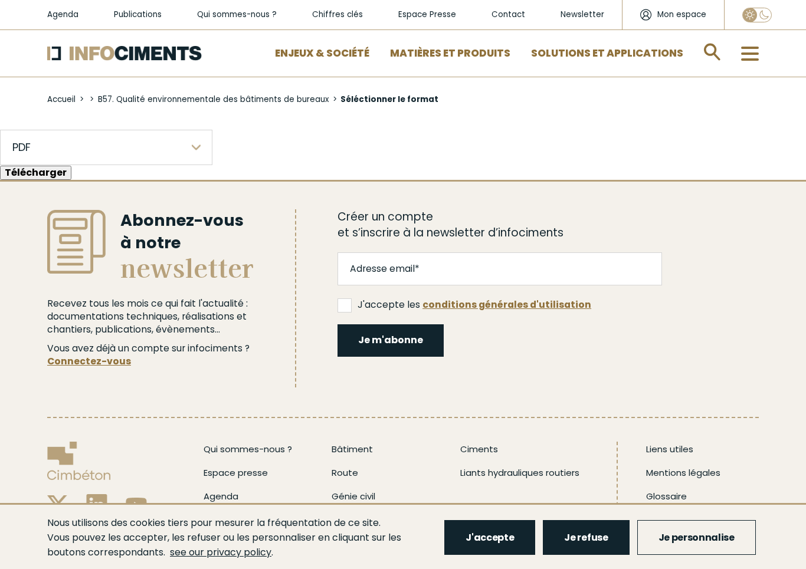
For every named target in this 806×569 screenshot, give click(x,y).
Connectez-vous (89, 361)
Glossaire (666, 496)
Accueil (61, 99)
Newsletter (582, 14)
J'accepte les (474, 304)
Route (345, 472)
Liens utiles (669, 449)
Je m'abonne (390, 340)
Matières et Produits (450, 53)
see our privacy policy (220, 552)
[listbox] (106, 147)
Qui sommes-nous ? (237, 14)
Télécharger (36, 172)
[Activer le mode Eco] (757, 15)
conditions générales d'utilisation (506, 304)
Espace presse (236, 472)
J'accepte (490, 537)
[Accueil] (124, 53)
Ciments (479, 449)
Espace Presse (427, 14)
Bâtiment (352, 449)
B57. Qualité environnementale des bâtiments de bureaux (213, 99)
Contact (508, 14)
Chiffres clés (337, 14)
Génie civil (353, 496)
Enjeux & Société (322, 53)
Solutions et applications (607, 53)
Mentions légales (683, 472)
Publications (138, 14)
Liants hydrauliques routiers (519, 472)
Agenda (62, 14)
